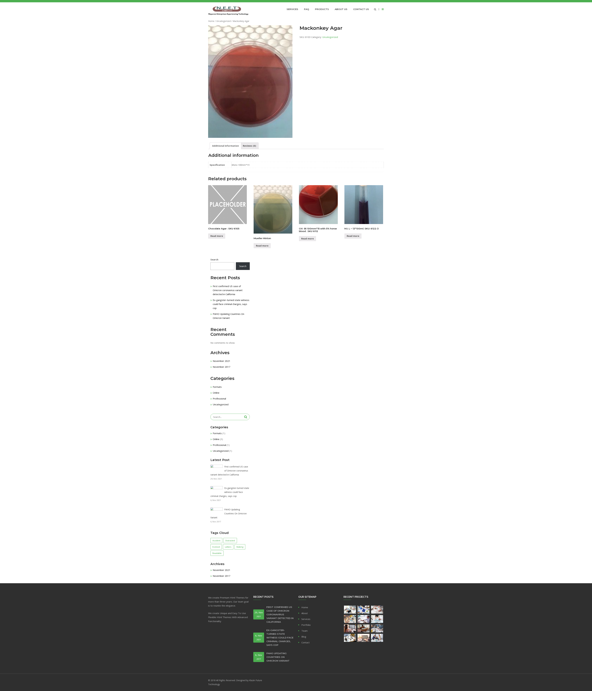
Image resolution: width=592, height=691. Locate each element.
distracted (230, 540)
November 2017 (221, 366)
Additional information (225, 145)
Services (292, 9)
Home (211, 21)
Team (304, 630)
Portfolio (306, 624)
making (239, 546)
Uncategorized (223, 21)
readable (217, 553)
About (304, 613)
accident (216, 540)
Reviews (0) (249, 145)
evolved (216, 546)
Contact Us (361, 9)
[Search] (246, 417)
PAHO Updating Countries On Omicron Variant (228, 513)
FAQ (306, 9)
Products (322, 9)
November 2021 (221, 360)
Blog (303, 636)
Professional (219, 398)
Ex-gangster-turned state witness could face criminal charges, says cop (231, 304)
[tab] (225, 145)
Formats (217, 386)
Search (214, 259)
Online (216, 392)
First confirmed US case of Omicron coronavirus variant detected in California (228, 290)
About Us (341, 9)
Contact (305, 642)
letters (228, 546)
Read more (216, 235)
